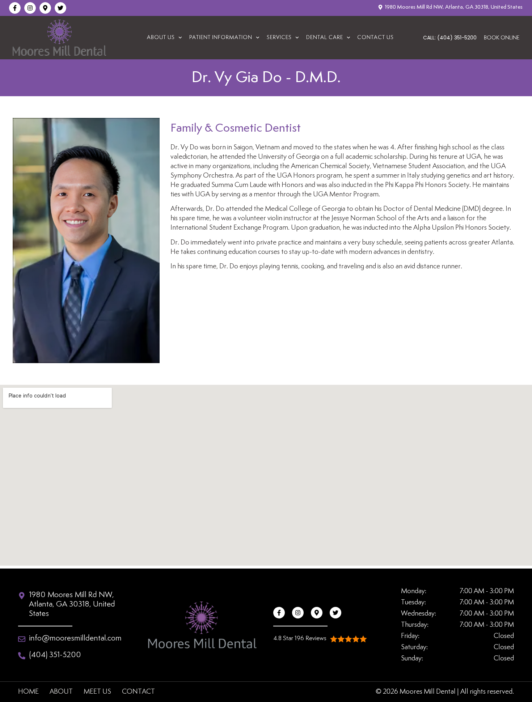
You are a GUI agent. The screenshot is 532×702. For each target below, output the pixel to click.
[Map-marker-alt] (45, 8)
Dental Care (324, 37)
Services (279, 37)
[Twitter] (60, 8)
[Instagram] (30, 8)
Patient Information (220, 37)
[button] (320, 638)
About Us (161, 37)
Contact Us (375, 37)
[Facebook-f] (15, 8)
